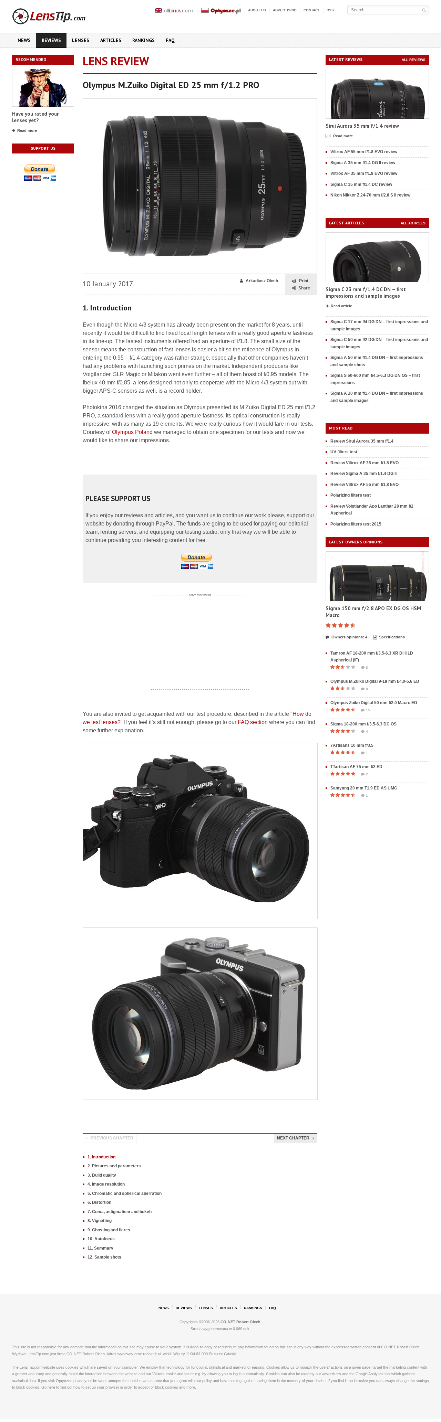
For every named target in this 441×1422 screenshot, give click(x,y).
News (24, 40)
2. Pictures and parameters (114, 1166)
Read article (341, 306)
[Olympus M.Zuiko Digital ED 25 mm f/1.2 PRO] (200, 101)
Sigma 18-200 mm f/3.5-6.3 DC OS (363, 724)
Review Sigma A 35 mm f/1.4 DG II (363, 473)
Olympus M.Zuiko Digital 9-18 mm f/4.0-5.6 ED (374, 681)
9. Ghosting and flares (109, 1230)
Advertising (285, 10)
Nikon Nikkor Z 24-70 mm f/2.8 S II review (370, 195)
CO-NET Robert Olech (240, 1322)
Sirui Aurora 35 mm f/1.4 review (362, 126)
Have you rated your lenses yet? (35, 117)
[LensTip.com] (58, 14)
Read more (27, 130)
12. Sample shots (104, 1257)
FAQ (170, 40)
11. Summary (100, 1248)
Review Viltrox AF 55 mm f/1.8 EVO (364, 484)
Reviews (51, 40)
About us (257, 10)
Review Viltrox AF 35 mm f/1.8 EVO (364, 462)
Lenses (80, 40)
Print (303, 280)
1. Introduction (101, 1157)
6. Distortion (99, 1202)
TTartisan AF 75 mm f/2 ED (356, 766)
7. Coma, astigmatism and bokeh (120, 1211)
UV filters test (343, 451)
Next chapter (293, 1138)
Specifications (392, 637)
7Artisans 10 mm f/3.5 (351, 745)
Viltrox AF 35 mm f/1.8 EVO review (363, 173)
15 (368, 710)
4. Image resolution (106, 1184)
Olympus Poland (132, 432)
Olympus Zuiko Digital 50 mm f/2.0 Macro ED (373, 702)
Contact (312, 10)
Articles (110, 40)
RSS (330, 10)
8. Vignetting (100, 1220)
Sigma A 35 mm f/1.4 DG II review (362, 162)
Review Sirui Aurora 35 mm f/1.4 (361, 441)
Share (304, 288)
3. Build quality (102, 1175)
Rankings (143, 40)
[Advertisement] (200, 642)
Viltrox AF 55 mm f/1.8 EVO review (363, 151)
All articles (413, 223)
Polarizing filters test (350, 495)
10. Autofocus (101, 1239)
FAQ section (253, 722)
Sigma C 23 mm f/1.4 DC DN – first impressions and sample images (366, 292)
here (51, 1387)
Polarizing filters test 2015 (355, 524)
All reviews (413, 60)
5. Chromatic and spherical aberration (125, 1193)
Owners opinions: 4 (349, 637)
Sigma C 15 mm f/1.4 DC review (361, 184)
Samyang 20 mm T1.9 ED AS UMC (363, 788)
